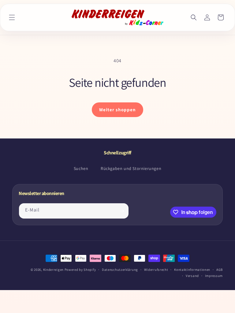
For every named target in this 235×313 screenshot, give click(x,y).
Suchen (81, 168)
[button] (12, 17)
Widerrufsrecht (156, 269)
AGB (219, 269)
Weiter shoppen (117, 109)
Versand (192, 276)
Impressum (214, 276)
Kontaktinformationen (192, 269)
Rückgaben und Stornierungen (131, 168)
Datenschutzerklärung (120, 269)
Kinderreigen (53, 269)
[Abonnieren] (122, 211)
